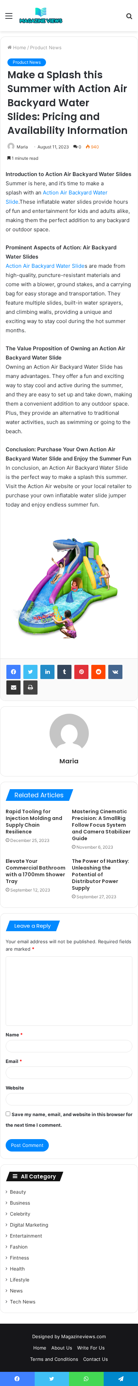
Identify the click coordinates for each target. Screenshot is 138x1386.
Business (20, 1203)
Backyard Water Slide (58, 265)
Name (14, 1034)
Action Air (18, 265)
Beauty (18, 1192)
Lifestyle (19, 1280)
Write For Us (91, 1348)
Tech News (22, 1302)
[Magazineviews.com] (41, 15)
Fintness (19, 1258)
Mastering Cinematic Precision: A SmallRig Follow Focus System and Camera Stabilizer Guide (101, 825)
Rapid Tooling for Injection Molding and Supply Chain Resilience (34, 821)
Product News (46, 47)
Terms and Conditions (54, 1359)
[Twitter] (30, 672)
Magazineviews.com (83, 1336)
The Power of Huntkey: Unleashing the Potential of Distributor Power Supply (100, 875)
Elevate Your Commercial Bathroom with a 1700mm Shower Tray (35, 871)
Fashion (19, 1247)
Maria (22, 146)
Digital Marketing (29, 1225)
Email (14, 1061)
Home (19, 47)
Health (17, 1269)
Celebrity (20, 1214)
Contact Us (95, 1359)
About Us (61, 1348)
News (16, 1291)
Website (15, 1088)
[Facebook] (13, 672)
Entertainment (26, 1236)
